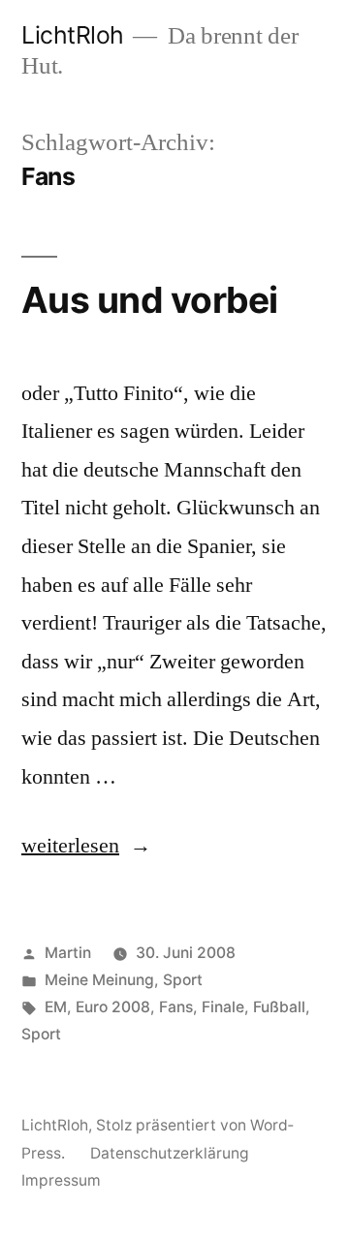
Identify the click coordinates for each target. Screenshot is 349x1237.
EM (56, 1007)
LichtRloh (72, 34)
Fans (176, 1007)
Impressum (61, 1180)
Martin (68, 952)
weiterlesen (70, 845)
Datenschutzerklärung (169, 1153)
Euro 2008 (113, 1007)
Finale (223, 1007)
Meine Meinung (99, 980)
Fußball (279, 1007)
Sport (183, 980)
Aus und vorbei (149, 300)
